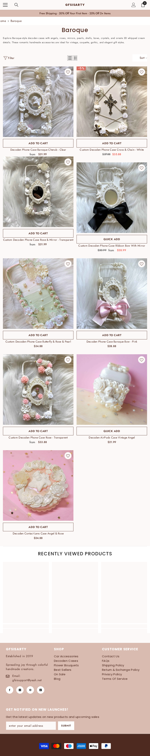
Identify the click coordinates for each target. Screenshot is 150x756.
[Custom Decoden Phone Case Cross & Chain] (112, 101)
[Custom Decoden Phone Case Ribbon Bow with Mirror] (112, 197)
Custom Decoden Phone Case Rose (38, 437)
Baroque (16, 21)
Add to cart (38, 143)
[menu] (5, 5)
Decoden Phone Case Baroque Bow (112, 342)
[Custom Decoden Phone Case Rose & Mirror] (38, 192)
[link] (26, 626)
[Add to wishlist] (67, 71)
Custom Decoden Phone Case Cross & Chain (112, 150)
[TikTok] (40, 690)
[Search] (16, 5)
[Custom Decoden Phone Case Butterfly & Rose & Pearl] (38, 293)
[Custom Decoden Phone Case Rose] (38, 389)
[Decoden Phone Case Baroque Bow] (112, 293)
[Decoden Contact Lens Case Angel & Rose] (38, 485)
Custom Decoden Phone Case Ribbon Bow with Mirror (111, 246)
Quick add (112, 239)
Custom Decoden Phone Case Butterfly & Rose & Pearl (38, 342)
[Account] (133, 5)
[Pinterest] (30, 690)
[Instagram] (20, 690)
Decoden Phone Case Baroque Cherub (38, 150)
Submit (66, 725)
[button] (69, 58)
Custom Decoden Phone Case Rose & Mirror (38, 240)
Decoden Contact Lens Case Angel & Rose (38, 533)
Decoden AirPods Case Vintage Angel (112, 437)
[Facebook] (9, 690)
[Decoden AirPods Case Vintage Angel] (112, 389)
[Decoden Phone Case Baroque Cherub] (38, 101)
